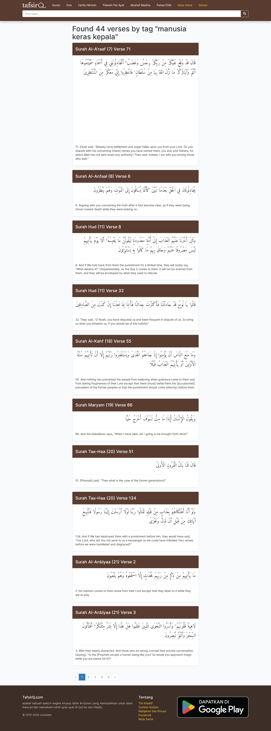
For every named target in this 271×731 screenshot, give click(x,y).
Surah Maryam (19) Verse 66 (103, 404)
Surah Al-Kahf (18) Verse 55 (103, 341)
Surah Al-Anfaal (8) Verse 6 (102, 176)
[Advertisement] (135, 109)
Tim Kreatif (145, 703)
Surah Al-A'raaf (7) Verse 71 (103, 49)
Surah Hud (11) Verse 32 (99, 290)
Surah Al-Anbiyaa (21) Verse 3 (105, 612)
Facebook (144, 715)
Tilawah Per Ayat (113, 5)
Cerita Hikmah (87, 5)
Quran (56, 5)
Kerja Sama (185, 5)
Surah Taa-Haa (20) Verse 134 (105, 498)
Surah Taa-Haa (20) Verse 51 (104, 451)
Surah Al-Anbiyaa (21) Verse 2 (105, 561)
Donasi (203, 5)
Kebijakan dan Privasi (152, 711)
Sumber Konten (148, 707)
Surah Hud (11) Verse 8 (98, 226)
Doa (69, 5)
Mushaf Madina (140, 5)
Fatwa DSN (164, 5)
